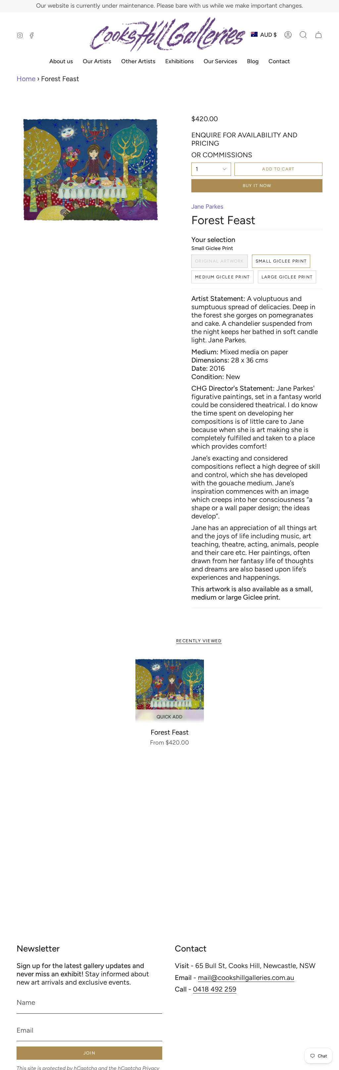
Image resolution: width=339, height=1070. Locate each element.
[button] (303, 34)
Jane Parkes (207, 206)
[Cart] (318, 34)
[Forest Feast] (169, 690)
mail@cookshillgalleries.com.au (246, 977)
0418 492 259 (214, 989)
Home (26, 78)
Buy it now (257, 185)
